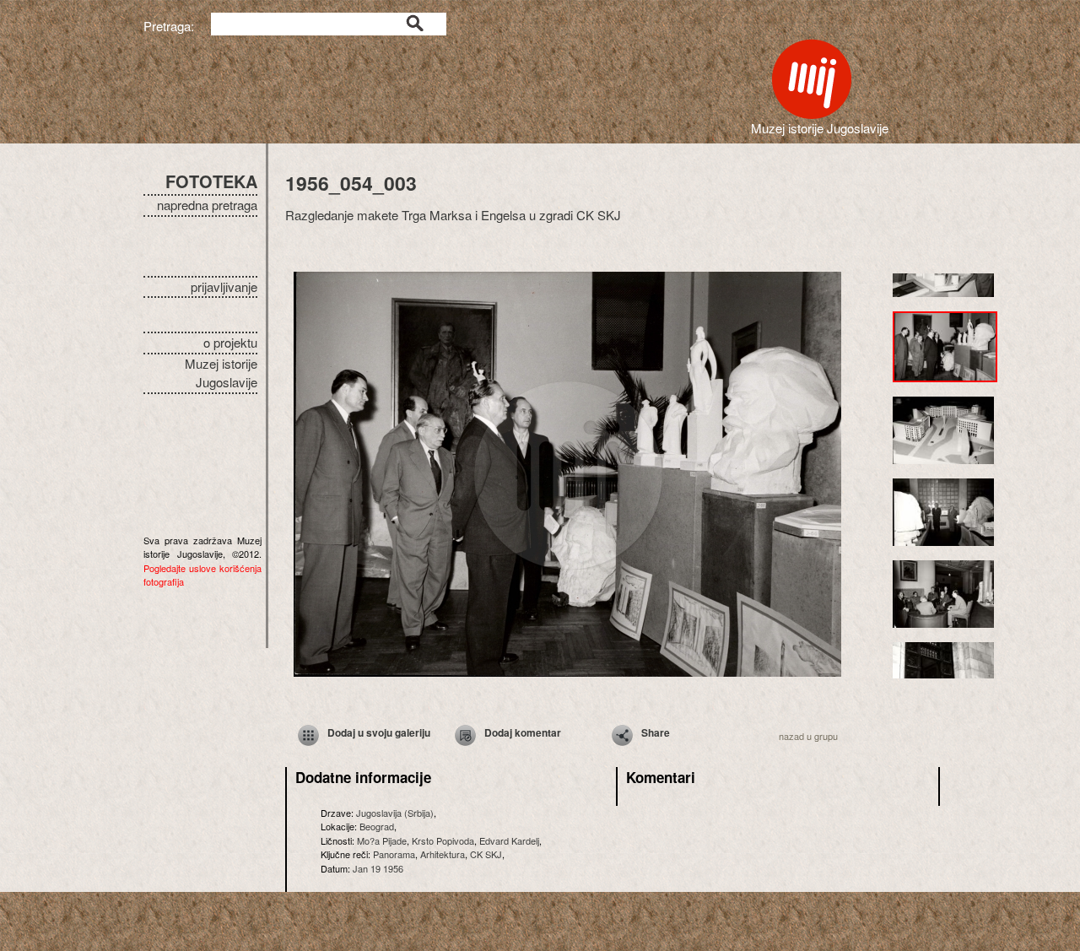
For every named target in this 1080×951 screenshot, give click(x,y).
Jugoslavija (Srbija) (395, 812)
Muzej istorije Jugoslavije (221, 373)
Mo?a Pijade (382, 840)
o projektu (230, 342)
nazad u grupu (808, 736)
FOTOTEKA (211, 181)
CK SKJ (486, 854)
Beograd (376, 826)
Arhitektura (442, 854)
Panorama (394, 854)
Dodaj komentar (522, 732)
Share (655, 732)
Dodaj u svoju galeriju (378, 732)
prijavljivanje (224, 286)
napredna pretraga (207, 204)
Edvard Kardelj (509, 840)
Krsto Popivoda (443, 840)
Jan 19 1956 (378, 868)
